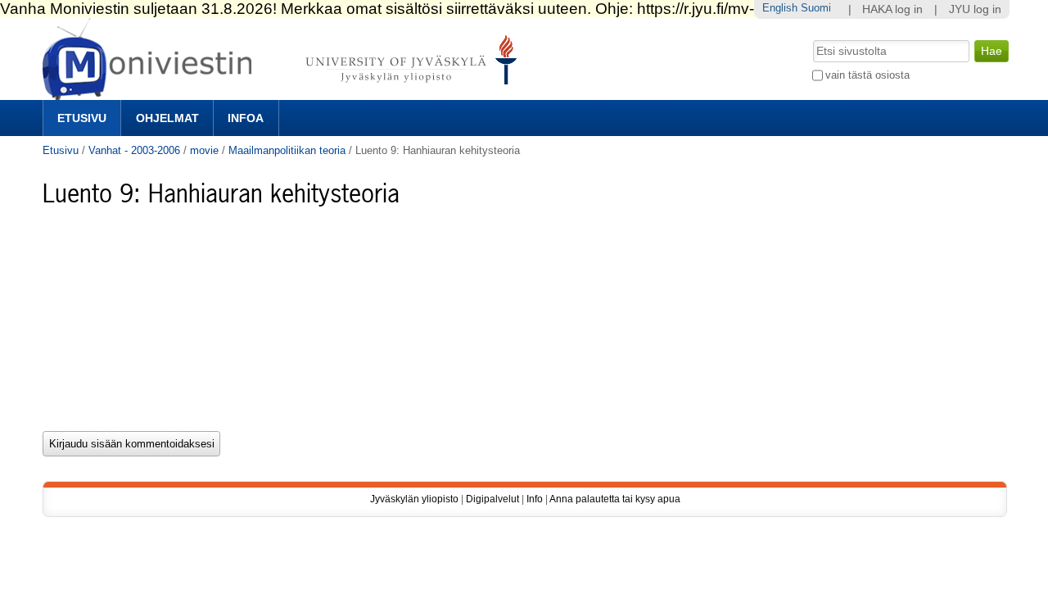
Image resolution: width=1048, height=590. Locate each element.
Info (534, 499)
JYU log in (975, 9)
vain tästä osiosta (867, 75)
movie (204, 150)
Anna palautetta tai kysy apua (614, 499)
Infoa (246, 118)
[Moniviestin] (284, 93)
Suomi (816, 8)
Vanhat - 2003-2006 (134, 150)
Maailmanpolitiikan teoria (287, 150)
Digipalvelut (492, 499)
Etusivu (81, 118)
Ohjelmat (167, 118)
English (779, 8)
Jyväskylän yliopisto (414, 499)
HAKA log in (892, 9)
